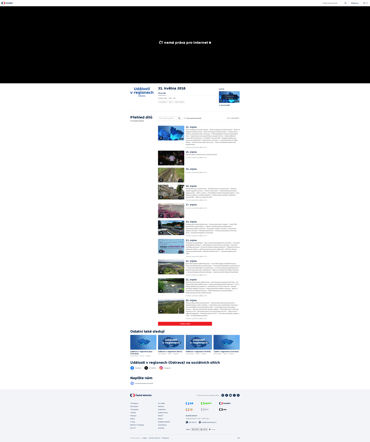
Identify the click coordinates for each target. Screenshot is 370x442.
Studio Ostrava (163, 412)
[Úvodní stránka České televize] (141, 395)
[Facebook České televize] (226, 395)
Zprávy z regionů (179, 102)
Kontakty (161, 428)
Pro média (161, 403)
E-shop (132, 422)
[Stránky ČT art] (204, 410)
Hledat (345, 3)
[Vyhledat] (179, 118)
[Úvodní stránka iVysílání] (9, 3)
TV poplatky (134, 409)
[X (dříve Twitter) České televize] (234, 395)
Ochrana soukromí (154, 438)
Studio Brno (162, 409)
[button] (229, 97)
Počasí (132, 419)
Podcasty (133, 416)
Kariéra (160, 419)
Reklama (161, 406)
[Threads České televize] (238, 395)
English (145, 438)
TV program (134, 403)
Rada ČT (160, 416)
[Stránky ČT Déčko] (189, 410)
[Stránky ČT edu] (222, 410)
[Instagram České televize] (222, 395)
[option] (195, 429)
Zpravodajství (162, 102)
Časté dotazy (162, 425)
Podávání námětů (164, 422)
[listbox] (204, 429)
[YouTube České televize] (230, 395)
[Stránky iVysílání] (224, 404)
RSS (239, 438)
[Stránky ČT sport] (206, 404)
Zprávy (171, 102)
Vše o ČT (133, 428)
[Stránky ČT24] (189, 404)
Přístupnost (165, 438)
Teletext (133, 412)
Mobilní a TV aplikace (137, 425)
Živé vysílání (134, 406)
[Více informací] (210, 43)
